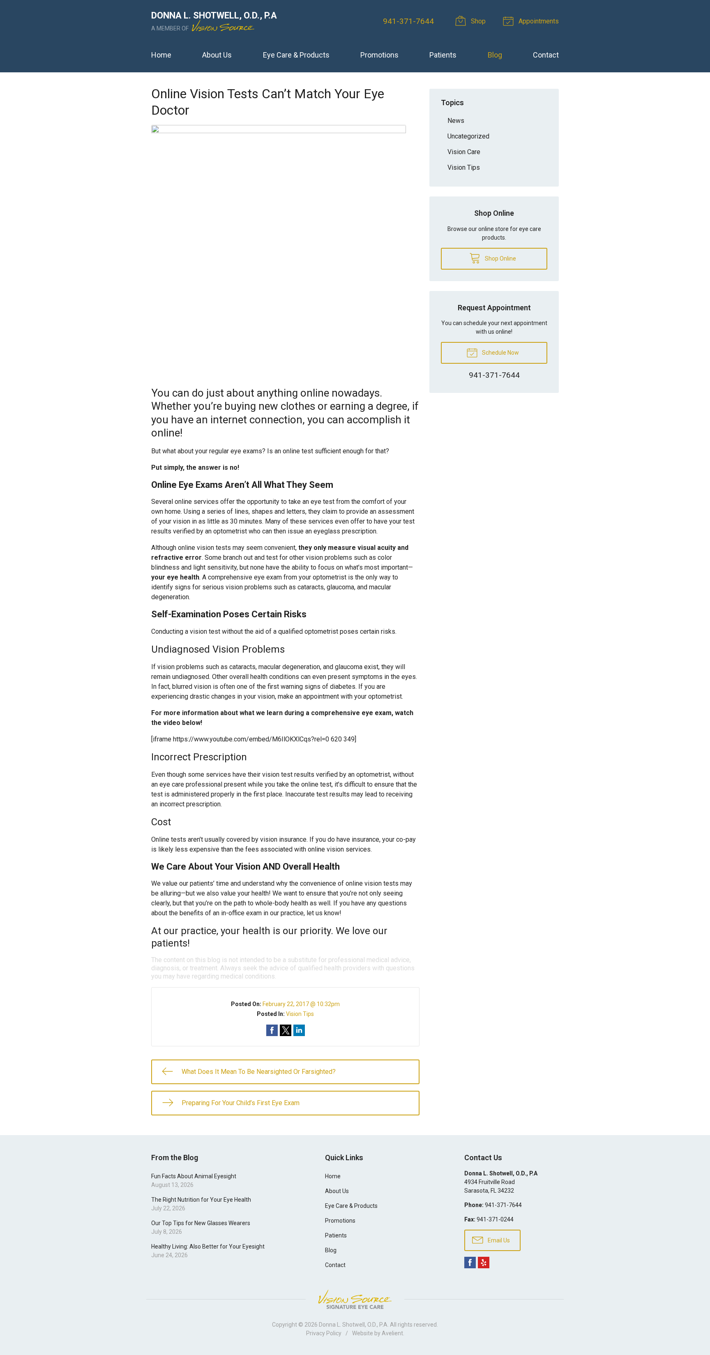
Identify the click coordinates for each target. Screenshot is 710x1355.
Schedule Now (500, 352)
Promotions (379, 55)
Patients (442, 55)
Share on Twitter (285, 1030)
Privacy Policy (323, 1333)
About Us (217, 55)
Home (161, 55)
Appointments (538, 21)
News (455, 121)
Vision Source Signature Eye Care (355, 1299)
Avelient (392, 1333)
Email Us (498, 1240)
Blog (495, 55)
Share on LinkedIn (299, 1030)
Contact (546, 55)
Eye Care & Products (296, 55)
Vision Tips (300, 1014)
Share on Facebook (272, 1030)
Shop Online (500, 258)
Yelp (483, 1262)
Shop (477, 21)
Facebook (470, 1262)
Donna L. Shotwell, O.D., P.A (353, 1324)
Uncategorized (468, 136)
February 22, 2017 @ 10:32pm (301, 1004)
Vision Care (463, 152)
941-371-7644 (408, 21)
